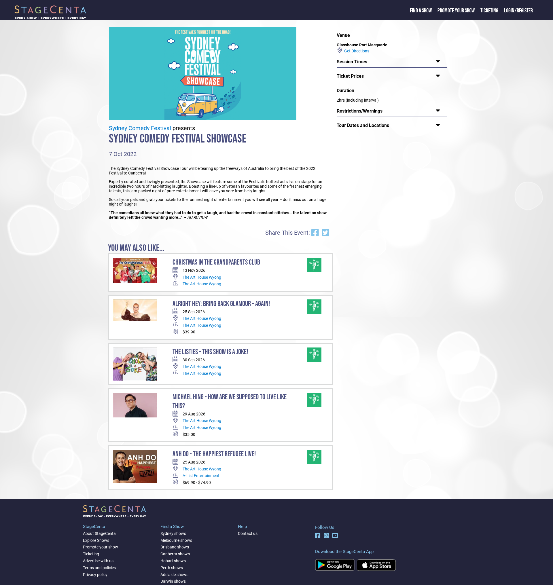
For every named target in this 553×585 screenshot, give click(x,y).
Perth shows (171, 567)
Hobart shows (173, 561)
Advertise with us (98, 561)
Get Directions (355, 51)
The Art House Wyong (202, 277)
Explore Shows (96, 540)
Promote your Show (456, 10)
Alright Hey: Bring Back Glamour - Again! (221, 303)
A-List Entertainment (201, 475)
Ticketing (489, 10)
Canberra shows (175, 554)
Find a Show (421, 10)
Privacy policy (95, 574)
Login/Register (518, 10)
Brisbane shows (174, 547)
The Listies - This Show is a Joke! (210, 351)
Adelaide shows (174, 574)
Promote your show (100, 547)
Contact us (247, 533)
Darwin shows (173, 581)
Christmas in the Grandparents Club (216, 262)
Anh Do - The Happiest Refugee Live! (214, 454)
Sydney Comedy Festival (140, 128)
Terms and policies (99, 567)
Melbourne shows (176, 540)
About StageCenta (99, 533)
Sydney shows (173, 533)
